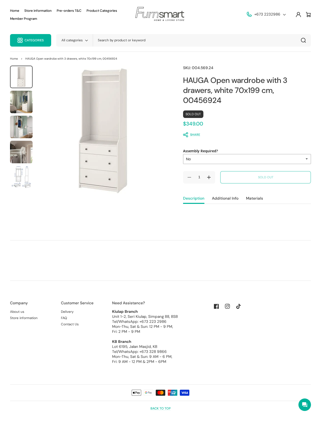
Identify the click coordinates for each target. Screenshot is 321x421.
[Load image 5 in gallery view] (21, 177)
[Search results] (304, 40)
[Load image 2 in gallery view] (21, 102)
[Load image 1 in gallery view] (21, 77)
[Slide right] (160, 131)
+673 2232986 (267, 14)
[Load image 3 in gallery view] (21, 127)
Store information (24, 318)
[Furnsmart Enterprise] (160, 14)
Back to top (160, 408)
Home (14, 59)
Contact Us (70, 324)
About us (17, 312)
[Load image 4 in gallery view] (21, 152)
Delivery (67, 312)
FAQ (64, 318)
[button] (244, 134)
